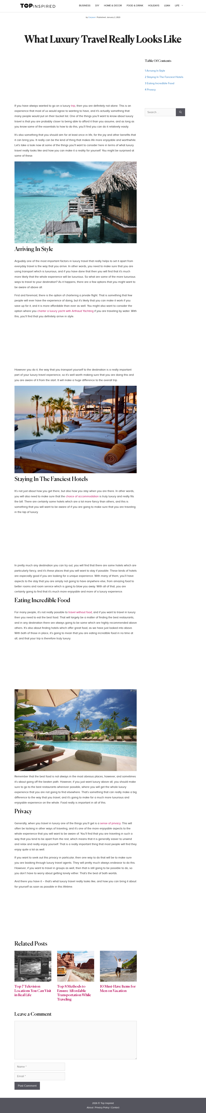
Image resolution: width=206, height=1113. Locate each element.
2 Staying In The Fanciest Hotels (164, 77)
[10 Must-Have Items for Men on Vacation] (118, 979)
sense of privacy (110, 823)
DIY (97, 5)
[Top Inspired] (37, 5)
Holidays (153, 5)
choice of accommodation (82, 496)
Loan (167, 5)
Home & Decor (113, 5)
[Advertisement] (75, 80)
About (90, 1107)
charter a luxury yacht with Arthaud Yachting (65, 311)
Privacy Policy (102, 1107)
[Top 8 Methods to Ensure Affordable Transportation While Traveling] (75, 979)
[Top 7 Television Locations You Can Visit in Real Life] (32, 979)
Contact (115, 1107)
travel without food (80, 612)
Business (84, 5)
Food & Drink (135, 5)
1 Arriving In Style (155, 70)
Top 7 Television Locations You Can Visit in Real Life (32, 991)
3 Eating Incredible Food (159, 83)
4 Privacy (150, 89)
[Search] (180, 112)
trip (73, 105)
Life (177, 5)
